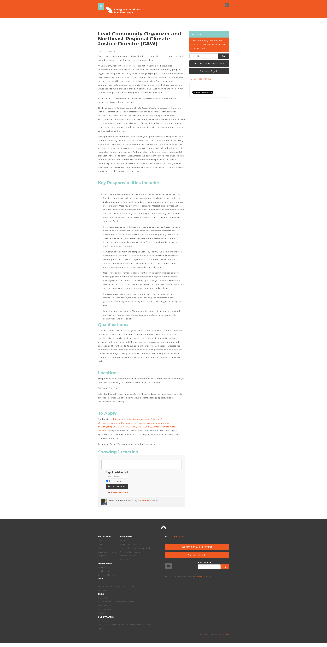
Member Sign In (209, 71)
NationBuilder (224, 634)
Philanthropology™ (128, 556)
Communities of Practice (130, 544)
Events (102, 578)
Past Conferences (105, 590)
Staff (100, 544)
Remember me (116, 481)
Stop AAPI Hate (104, 609)
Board (100, 548)
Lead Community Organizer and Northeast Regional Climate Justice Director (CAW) (208, 44)
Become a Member (106, 575)
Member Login (104, 571)
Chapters (102, 556)
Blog (101, 594)
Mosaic (205, 634)
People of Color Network (130, 552)
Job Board (146, 500)
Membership (105, 563)
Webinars (124, 560)
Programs (126, 536)
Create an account (119, 492)
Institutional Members (107, 552)
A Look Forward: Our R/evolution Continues (116, 602)
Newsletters (103, 613)
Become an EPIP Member (209, 63)
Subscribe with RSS (202, 79)
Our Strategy (106, 617)
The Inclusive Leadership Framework (135, 548)
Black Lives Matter (105, 605)
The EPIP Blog (103, 598)
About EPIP (104, 536)
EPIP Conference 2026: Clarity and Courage (116, 586)
